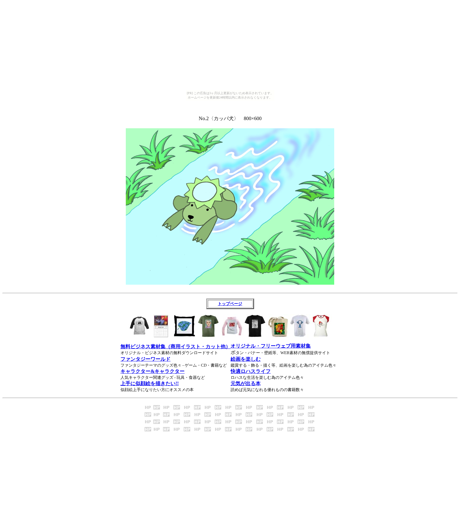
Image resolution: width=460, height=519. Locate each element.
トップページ (230, 303)
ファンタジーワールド (145, 359)
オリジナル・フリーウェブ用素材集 (271, 346)
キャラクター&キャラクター (152, 371)
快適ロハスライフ (251, 371)
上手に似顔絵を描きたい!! (149, 383)
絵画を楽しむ (246, 359)
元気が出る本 (246, 383)
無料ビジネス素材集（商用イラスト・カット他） (175, 346)
